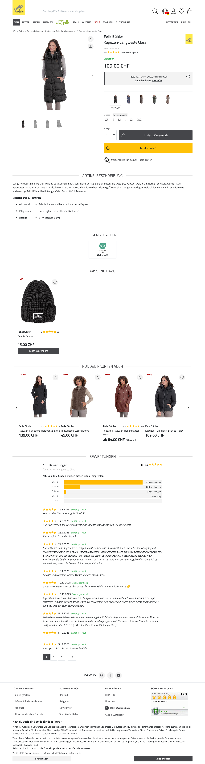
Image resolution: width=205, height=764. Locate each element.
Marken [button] (108, 22)
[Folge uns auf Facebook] (110, 675)
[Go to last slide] (16, 408)
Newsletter (65, 708)
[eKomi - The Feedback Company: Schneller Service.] (169, 703)
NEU (14, 31)
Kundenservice (69, 688)
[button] (62, 22)
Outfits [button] (86, 22)
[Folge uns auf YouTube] (118, 675)
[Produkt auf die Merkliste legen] (91, 39)
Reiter (22, 31)
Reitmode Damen (35, 31)
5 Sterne (56, 481)
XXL (139, 119)
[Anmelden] (173, 11)
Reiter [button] (26, 22)
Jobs (118, 708)
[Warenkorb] (190, 11)
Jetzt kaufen (148, 148)
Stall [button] (76, 22)
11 (71, 657)
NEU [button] (16, 22)
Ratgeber (64, 701)
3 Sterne (56, 491)
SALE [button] (97, 22)
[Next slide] (92, 75)
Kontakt (63, 695)
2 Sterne (56, 495)
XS (107, 119)
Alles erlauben (163, 758)
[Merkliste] (181, 11)
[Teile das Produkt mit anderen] (91, 46)
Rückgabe (19, 708)
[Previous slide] (15, 75)
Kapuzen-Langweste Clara (90, 31)
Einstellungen (41, 758)
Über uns (110, 701)
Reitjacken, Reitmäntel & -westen (60, 31)
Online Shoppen (24, 688)
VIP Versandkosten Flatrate (28, 714)
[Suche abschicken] (156, 11)
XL (131, 119)
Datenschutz (75, 753)
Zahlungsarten (22, 695)
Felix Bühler (113, 688)
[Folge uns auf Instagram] (102, 675)
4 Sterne (56, 486)
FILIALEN (110, 695)
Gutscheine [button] (123, 22)
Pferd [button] (36, 22)
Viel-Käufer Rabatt (69, 714)
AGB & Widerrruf (114, 715)
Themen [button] (48, 22)
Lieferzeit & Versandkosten (28, 701)
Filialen (186, 22)
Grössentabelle (120, 114)
